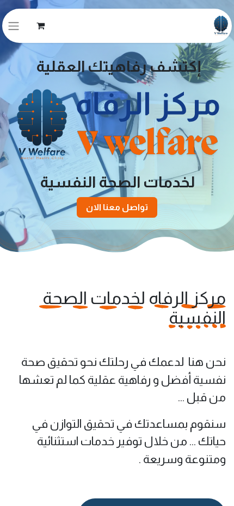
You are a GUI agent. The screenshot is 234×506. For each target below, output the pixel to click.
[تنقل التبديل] (13, 25)
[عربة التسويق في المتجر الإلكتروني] (40, 25)
